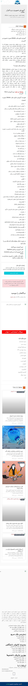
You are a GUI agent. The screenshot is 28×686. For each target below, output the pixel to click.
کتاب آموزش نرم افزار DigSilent (15, 249)
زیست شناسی (22, 352)
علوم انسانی (23, 355)
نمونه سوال (23, 375)
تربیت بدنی (23, 344)
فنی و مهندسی (22, 366)
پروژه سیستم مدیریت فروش (16, 415)
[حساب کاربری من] (7, 2)
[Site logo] (17, 2)
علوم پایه (24, 358)
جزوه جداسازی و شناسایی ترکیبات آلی (14, 451)
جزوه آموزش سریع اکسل (17, 247)
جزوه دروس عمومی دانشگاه (11, 15)
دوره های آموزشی (22, 347)
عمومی (24, 363)
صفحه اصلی (21, 15)
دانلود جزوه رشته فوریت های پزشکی (14, 523)
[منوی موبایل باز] (26, 2)
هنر (25, 377)
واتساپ (8, 684)
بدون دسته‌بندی (22, 341)
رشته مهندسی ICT (21, 349)
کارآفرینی (24, 369)
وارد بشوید (12, 296)
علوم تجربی (23, 361)
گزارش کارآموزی (22, 372)
